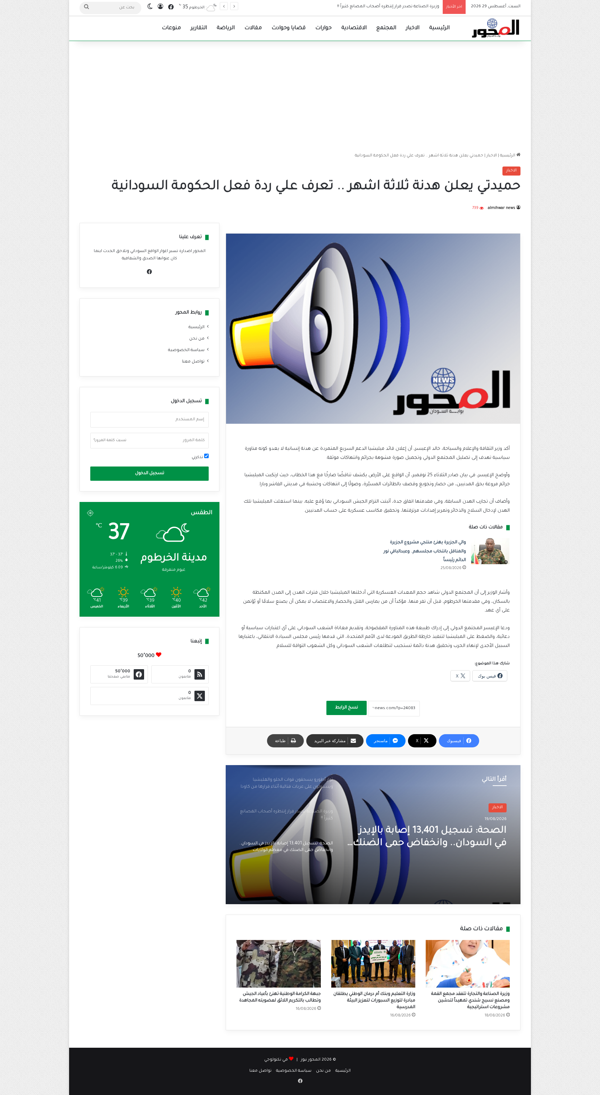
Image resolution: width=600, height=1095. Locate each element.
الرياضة (226, 28)
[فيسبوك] (149, 272)
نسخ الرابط (346, 707)
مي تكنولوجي (276, 1060)
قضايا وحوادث (289, 28)
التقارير (199, 28)
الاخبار (412, 28)
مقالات (253, 28)
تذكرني (198, 457)
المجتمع (386, 28)
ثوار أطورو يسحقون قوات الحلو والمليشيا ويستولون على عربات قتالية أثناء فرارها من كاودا (438, 838)
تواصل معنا (193, 361)
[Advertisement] (300, 96)
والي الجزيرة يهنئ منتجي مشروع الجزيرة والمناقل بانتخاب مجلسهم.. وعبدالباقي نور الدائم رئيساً (425, 551)
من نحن (197, 338)
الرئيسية (439, 28)
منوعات (171, 28)
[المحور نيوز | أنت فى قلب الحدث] (495, 28)
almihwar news (501, 208)
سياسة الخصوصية (186, 350)
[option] (373, 834)
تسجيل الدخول (149, 473)
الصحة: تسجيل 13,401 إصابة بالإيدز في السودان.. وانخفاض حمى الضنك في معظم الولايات (356, 7)
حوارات (323, 28)
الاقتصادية (354, 28)
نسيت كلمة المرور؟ (110, 440)
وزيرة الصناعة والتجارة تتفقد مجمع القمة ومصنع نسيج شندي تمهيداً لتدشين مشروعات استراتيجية (470, 1001)
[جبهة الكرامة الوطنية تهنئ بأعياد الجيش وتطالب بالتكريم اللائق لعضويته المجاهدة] (278, 964)
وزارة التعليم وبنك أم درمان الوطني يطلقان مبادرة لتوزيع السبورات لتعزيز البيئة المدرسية (374, 1001)
